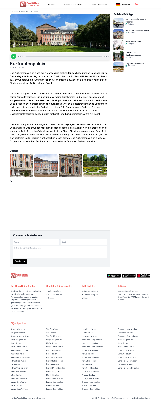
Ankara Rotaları (17, 385)
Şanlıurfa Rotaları (17, 354)
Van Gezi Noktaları (54, 336)
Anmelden (126, 4)
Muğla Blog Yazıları (54, 340)
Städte (59, 4)
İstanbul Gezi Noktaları (55, 368)
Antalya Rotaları (88, 375)
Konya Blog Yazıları (90, 350)
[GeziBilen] (29, 4)
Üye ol (137, 4)
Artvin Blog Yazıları (18, 371)
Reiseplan (79, 4)
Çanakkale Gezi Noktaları (128, 368)
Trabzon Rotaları (89, 385)
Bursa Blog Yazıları (125, 340)
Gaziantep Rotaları (125, 333)
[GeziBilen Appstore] (129, 276)
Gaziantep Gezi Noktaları (128, 336)
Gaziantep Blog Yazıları (127, 329)
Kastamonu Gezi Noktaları (92, 347)
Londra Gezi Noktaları (55, 389)
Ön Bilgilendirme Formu (140, 398)
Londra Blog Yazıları (54, 382)
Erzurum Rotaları (124, 354)
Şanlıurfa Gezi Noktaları (20, 357)
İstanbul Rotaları (52, 364)
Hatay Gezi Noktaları (19, 347)
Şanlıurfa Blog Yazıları (19, 350)
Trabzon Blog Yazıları (91, 382)
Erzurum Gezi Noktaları (127, 357)
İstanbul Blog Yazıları (54, 361)
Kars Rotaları (87, 364)
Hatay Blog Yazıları (18, 340)
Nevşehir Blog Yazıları (20, 329)
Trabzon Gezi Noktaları (91, 389)
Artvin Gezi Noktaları (19, 378)
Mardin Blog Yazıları (54, 371)
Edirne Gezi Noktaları (19, 368)
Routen (88, 4)
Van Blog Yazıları (53, 329)
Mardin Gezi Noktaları (55, 378)
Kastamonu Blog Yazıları (92, 340)
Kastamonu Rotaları (90, 343)
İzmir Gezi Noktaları (90, 336)
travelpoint (25, 11)
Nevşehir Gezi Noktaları (20, 336)
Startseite (51, 4)
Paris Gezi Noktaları (54, 357)
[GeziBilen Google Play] (114, 276)
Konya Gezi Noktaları (90, 357)
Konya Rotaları (88, 354)
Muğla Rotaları (52, 343)
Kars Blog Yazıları (89, 361)
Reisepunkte (69, 4)
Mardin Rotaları (52, 375)
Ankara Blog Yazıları (19, 382)
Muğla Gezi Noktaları (54, 347)
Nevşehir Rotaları (18, 333)
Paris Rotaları (51, 354)
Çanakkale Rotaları (125, 364)
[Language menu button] (118, 4)
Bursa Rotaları (123, 343)
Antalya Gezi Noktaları (91, 378)
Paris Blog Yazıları (53, 350)
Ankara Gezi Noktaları (19, 389)
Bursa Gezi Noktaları (126, 347)
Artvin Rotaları (16, 375)
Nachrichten (102, 4)
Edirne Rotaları (17, 364)
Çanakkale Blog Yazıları (127, 361)
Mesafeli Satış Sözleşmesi (118, 398)
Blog (94, 4)
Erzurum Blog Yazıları (126, 350)
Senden (18, 261)
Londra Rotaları (52, 385)
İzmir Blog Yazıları (89, 329)
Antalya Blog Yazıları (90, 371)
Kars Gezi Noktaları (90, 368)
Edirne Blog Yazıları (18, 361)
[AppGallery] (143, 276)
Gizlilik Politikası (98, 398)
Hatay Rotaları (16, 343)
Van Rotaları (51, 333)
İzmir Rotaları (87, 333)
